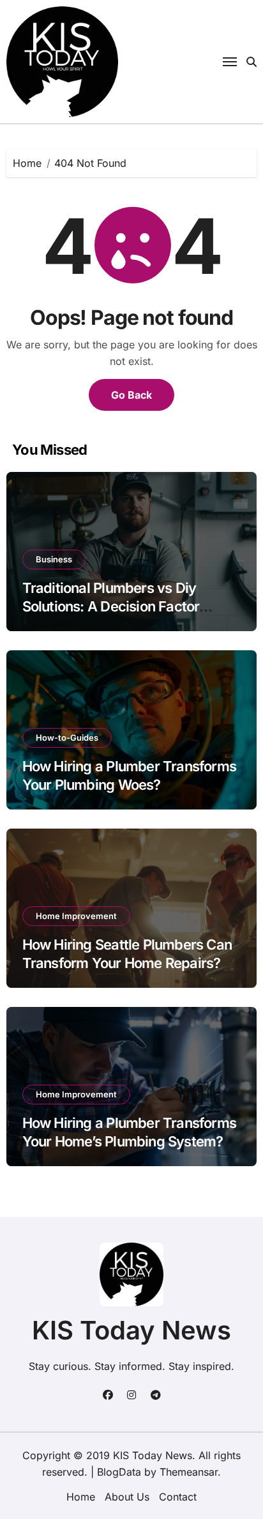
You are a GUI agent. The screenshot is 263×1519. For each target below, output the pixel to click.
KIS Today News (131, 1330)
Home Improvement (76, 916)
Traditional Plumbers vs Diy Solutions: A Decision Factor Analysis (111, 606)
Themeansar (189, 1472)
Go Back (131, 395)
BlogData (119, 1472)
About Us (127, 1496)
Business (54, 559)
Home (80, 1496)
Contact (178, 1496)
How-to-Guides (67, 737)
